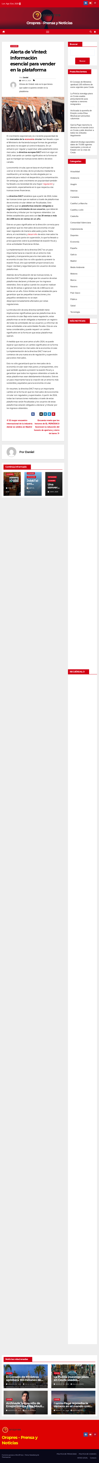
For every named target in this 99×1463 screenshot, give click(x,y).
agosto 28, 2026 (62, 1384)
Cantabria (74, 197)
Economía (14, 46)
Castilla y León (77, 210)
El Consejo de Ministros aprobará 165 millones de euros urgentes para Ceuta (82, 84)
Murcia (73, 280)
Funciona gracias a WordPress (13, 1455)
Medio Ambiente (77, 267)
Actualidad (31, 477)
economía (29, 139)
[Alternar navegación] (48, 32)
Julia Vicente (30, 1384)
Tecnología (75, 312)
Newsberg (33, 1455)
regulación (48, 184)
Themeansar (6, 1457)
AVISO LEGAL (82, 1458)
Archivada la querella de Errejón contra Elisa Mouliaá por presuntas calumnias (25, 1406)
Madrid (73, 261)
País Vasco (75, 293)
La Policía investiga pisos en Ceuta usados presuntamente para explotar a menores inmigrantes (81, 99)
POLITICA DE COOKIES (87, 1454)
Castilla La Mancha (78, 203)
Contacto (93, 1458)
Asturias (74, 191)
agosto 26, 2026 (15, 1410)
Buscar (74, 44)
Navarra (73, 286)
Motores (73, 274)
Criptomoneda (76, 229)
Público (73, 299)
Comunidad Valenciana (80, 223)
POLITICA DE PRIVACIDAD (67, 1454)
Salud (73, 306)
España (73, 248)
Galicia (73, 255)
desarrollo (32, 234)
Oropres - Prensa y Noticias (49, 23)
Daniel (25, 77)
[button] (91, 32)
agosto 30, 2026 (15, 1384)
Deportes (74, 235)
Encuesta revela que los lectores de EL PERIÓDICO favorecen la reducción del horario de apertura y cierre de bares (46, 427)
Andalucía (74, 178)
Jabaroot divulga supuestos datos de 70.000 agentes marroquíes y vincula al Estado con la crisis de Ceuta (82, 147)
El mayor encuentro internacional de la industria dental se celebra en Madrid (19, 423)
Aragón (73, 184)
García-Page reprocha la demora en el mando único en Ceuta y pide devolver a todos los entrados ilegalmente (82, 130)
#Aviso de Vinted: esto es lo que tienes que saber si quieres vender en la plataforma (36, 87)
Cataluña (74, 216)
